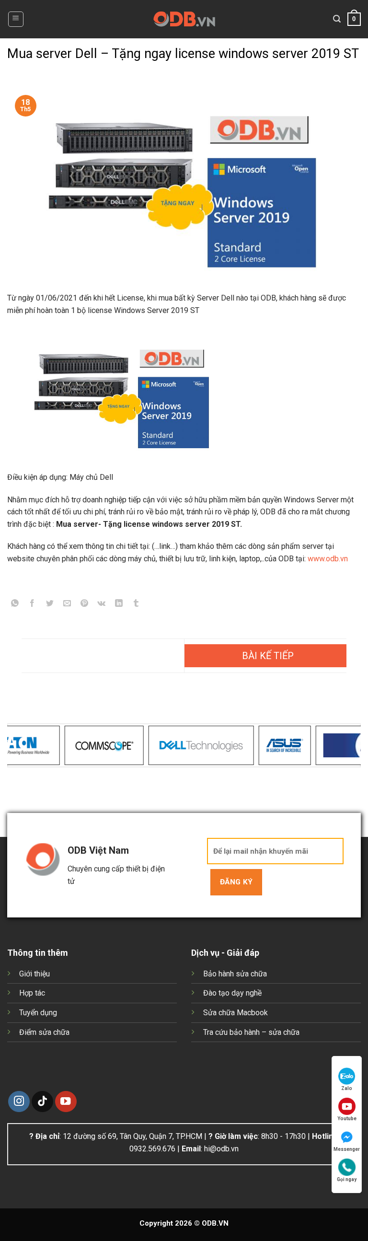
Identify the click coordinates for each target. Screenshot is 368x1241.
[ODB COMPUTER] (184, 19)
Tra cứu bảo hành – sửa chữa (251, 1032)
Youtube (346, 1118)
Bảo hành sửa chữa (235, 973)
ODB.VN (215, 1223)
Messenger (347, 1149)
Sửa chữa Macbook (235, 1012)
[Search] (337, 19)
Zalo (346, 1088)
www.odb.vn (328, 558)
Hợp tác (32, 992)
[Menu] (16, 19)
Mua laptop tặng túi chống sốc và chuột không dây (265, 655)
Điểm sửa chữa (44, 1032)
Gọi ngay (346, 1179)
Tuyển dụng (38, 1012)
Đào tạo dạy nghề (232, 992)
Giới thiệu (34, 973)
